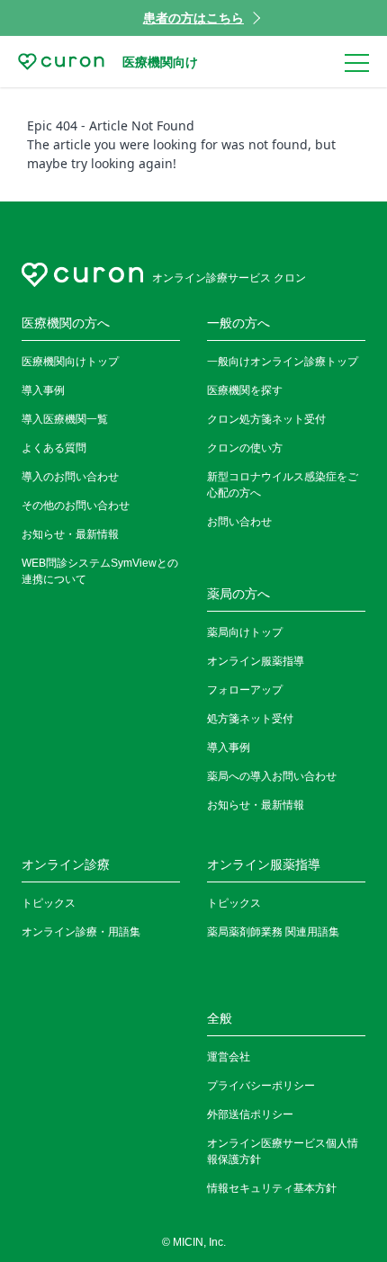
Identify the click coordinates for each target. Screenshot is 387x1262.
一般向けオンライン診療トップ (282, 361)
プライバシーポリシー (261, 1085)
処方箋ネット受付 (250, 718)
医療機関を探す (245, 390)
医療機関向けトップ (70, 361)
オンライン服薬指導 (255, 661)
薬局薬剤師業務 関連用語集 (273, 932)
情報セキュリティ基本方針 (272, 1188)
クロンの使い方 (245, 448)
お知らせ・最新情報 (70, 534)
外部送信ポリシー (250, 1114)
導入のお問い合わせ (70, 476)
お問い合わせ (239, 521)
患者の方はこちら (193, 18)
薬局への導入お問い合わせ (272, 776)
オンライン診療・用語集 (81, 932)
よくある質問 (54, 448)
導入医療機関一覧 (65, 419)
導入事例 (43, 390)
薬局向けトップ (245, 632)
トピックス (49, 903)
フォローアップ (245, 690)
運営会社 (228, 1057)
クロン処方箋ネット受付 (266, 419)
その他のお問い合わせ (76, 505)
